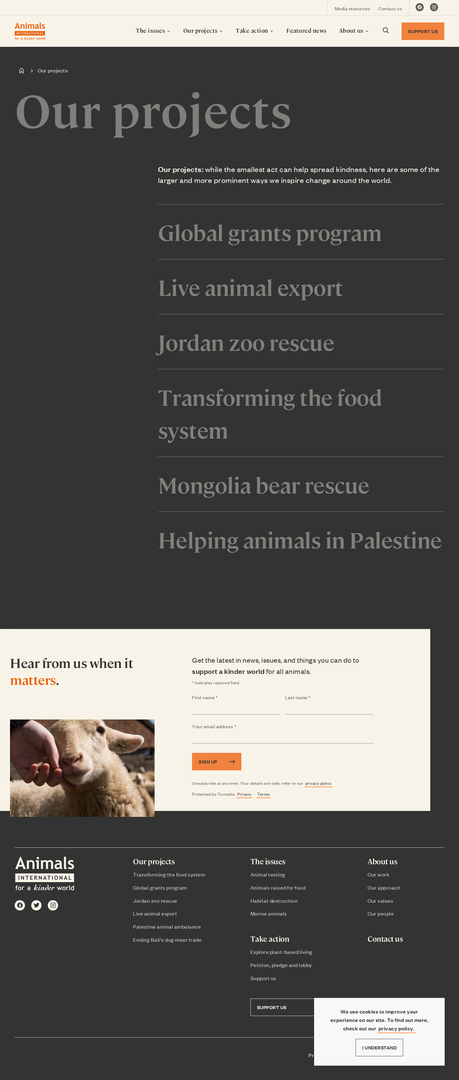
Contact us (390, 8)
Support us (263, 977)
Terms (263, 794)
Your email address (226, 726)
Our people (381, 913)
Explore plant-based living (281, 951)
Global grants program (160, 887)
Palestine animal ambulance (167, 926)
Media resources (352, 8)
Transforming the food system (169, 874)
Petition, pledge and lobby (281, 964)
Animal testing (267, 874)
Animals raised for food (278, 887)
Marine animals (268, 913)
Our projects (201, 30)
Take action (252, 30)
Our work (378, 874)
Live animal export (155, 913)
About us (352, 30)
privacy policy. (396, 1028)
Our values (380, 900)
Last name (310, 697)
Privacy (244, 794)
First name (217, 697)
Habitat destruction (274, 900)
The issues (151, 30)
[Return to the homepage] (30, 31)
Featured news (306, 30)
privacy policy (318, 783)
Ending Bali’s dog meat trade (167, 939)
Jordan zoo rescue (155, 900)
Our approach (384, 887)
